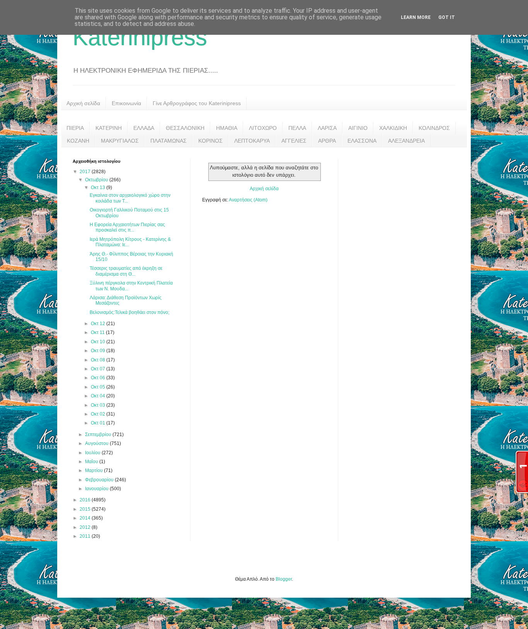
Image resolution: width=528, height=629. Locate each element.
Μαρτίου (94, 470)
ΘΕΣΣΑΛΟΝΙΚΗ (185, 128)
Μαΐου (92, 461)
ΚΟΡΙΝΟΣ (210, 141)
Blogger (284, 579)
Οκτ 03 (98, 405)
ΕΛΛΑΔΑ (143, 128)
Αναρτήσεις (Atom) (248, 200)
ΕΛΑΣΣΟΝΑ (361, 141)
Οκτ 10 (98, 341)
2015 (86, 509)
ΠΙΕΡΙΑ (75, 128)
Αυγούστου (97, 443)
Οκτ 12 (98, 323)
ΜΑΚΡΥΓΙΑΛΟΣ (120, 141)
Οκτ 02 (98, 414)
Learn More (416, 17)
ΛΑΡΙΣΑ (327, 128)
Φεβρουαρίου (100, 479)
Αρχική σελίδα (83, 103)
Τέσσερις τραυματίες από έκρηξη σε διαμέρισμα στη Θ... (126, 271)
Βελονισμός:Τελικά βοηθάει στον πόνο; (129, 312)
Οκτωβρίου (97, 179)
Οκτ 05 (98, 387)
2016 (86, 500)
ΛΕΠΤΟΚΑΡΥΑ (252, 141)
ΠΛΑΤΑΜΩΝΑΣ (168, 141)
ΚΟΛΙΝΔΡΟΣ (434, 128)
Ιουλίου (93, 452)
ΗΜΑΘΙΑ (226, 128)
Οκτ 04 (98, 396)
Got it (446, 17)
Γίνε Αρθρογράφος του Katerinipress (197, 103)
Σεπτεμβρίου (98, 434)
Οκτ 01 (98, 423)
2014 (86, 518)
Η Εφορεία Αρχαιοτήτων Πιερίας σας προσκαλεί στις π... (127, 227)
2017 (86, 171)
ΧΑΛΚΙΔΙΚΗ (393, 128)
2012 (86, 527)
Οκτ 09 (98, 350)
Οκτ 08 (98, 360)
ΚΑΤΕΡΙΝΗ (108, 128)
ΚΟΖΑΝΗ (78, 141)
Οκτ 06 (98, 377)
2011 (86, 536)
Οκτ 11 (98, 332)
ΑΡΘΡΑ (327, 141)
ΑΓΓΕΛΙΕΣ (294, 141)
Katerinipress (140, 37)
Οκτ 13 (98, 187)
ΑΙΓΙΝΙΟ (358, 128)
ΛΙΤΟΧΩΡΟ (263, 128)
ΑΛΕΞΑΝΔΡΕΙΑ (406, 141)
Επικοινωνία (126, 103)
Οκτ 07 (98, 369)
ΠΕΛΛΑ (297, 128)
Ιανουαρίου (97, 488)
